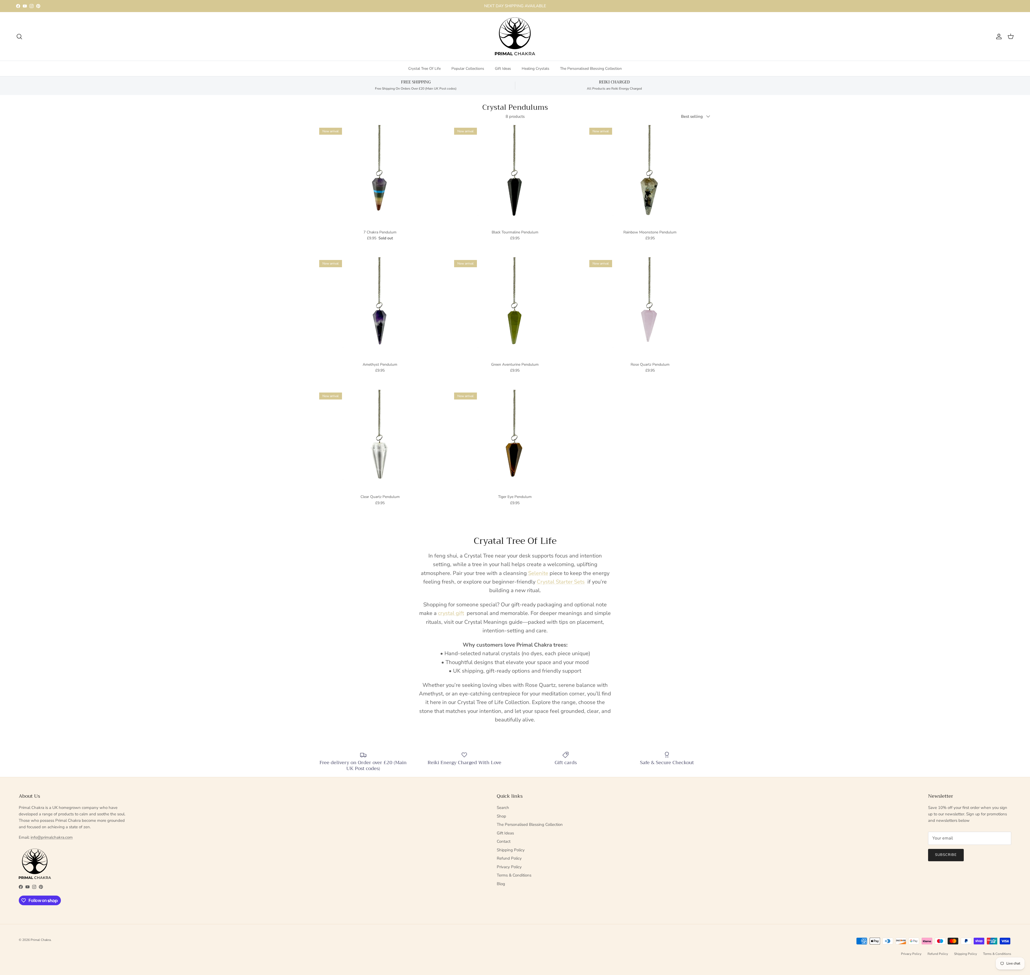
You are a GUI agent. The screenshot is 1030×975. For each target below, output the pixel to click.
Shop (501, 816)
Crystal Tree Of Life (424, 68)
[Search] (19, 36)
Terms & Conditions (514, 875)
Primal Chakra (41, 940)
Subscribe (946, 854)
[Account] (998, 36)
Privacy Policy (509, 867)
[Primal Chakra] (515, 36)
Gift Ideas (503, 68)
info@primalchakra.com (52, 837)
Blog (501, 883)
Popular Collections (467, 68)
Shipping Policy (511, 850)
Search (503, 807)
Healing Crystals (535, 68)
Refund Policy (509, 858)
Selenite (538, 573)
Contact (503, 841)
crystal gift (451, 613)
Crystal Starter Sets (561, 581)
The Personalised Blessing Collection (591, 68)
